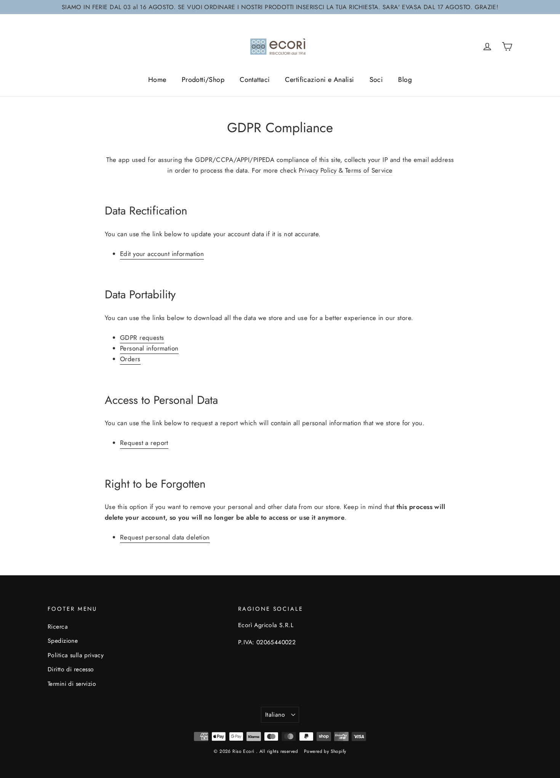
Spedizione (63, 640)
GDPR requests (142, 337)
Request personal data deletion (165, 537)
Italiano (275, 714)
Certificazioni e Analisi (319, 80)
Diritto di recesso (71, 669)
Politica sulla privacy (76, 655)
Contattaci (255, 80)
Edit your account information (162, 253)
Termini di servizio (72, 683)
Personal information (149, 348)
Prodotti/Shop (203, 80)
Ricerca (58, 626)
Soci (376, 80)
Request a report (144, 442)
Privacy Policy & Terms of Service (346, 170)
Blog (405, 80)
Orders (130, 358)
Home (157, 80)
